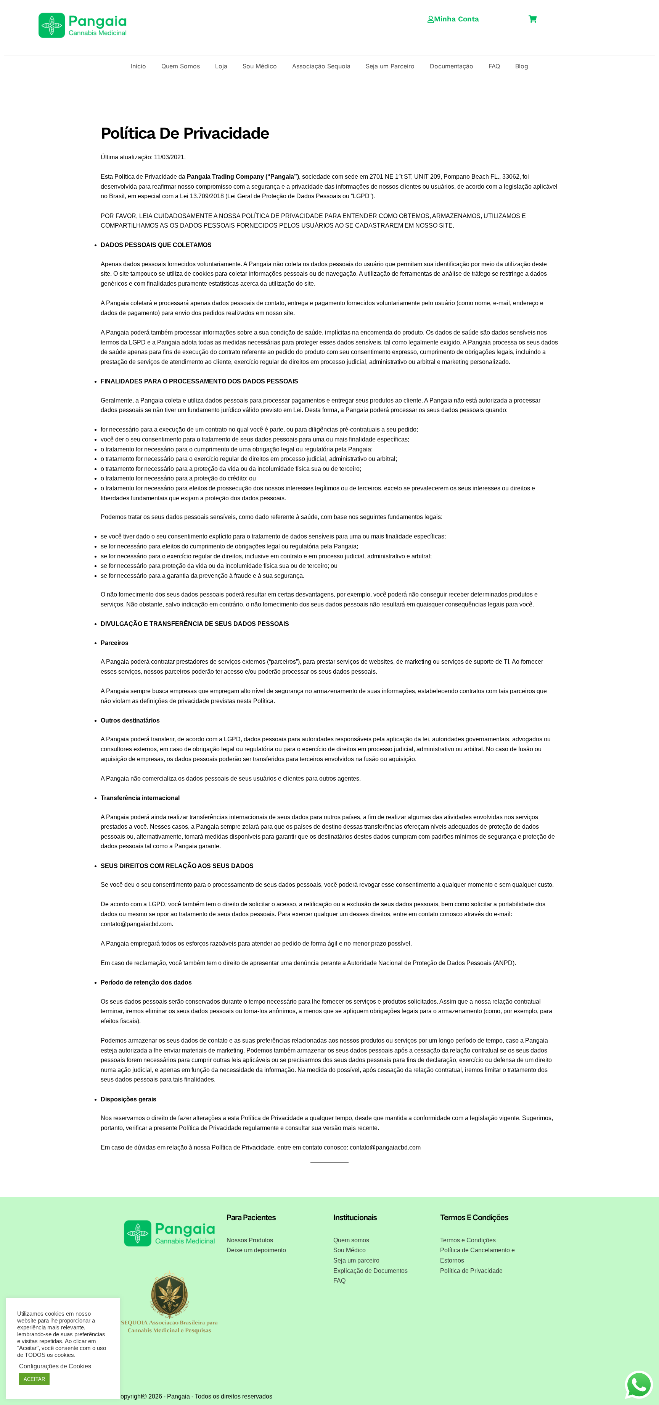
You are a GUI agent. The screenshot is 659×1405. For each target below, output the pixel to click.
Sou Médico (260, 66)
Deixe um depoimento (256, 1250)
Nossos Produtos (250, 1240)
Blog (521, 66)
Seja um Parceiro (390, 66)
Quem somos (351, 1240)
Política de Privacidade (471, 1271)
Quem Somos (180, 66)
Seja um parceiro (356, 1260)
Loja (221, 66)
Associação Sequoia (321, 66)
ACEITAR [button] (34, 1379)
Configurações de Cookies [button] (55, 1366)
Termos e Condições (468, 1240)
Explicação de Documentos (370, 1271)
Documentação (451, 66)
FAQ (494, 66)
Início (138, 66)
